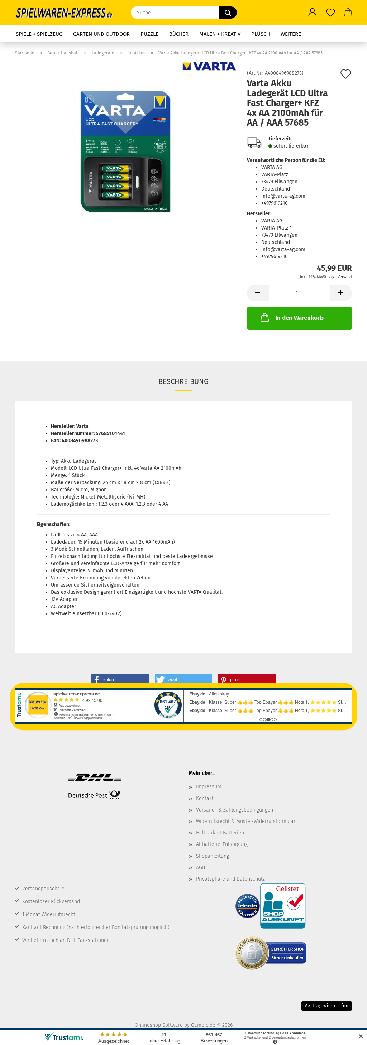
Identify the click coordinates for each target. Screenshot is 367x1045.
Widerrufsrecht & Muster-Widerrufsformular (245, 821)
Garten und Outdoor (101, 34)
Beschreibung (183, 381)
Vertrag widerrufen (327, 1005)
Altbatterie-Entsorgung (222, 844)
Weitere (291, 34)
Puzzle (149, 34)
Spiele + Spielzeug (39, 34)
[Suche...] (228, 12)
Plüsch (260, 34)
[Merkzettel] (330, 12)
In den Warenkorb (299, 318)
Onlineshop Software (159, 1025)
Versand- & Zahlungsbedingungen (234, 810)
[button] (312, 12)
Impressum (208, 787)
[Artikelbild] (125, 151)
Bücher (179, 34)
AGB (200, 868)
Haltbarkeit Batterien (220, 833)
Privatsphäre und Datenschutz (230, 879)
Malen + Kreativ (219, 34)
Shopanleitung (212, 856)
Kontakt (205, 798)
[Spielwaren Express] (67, 12)
